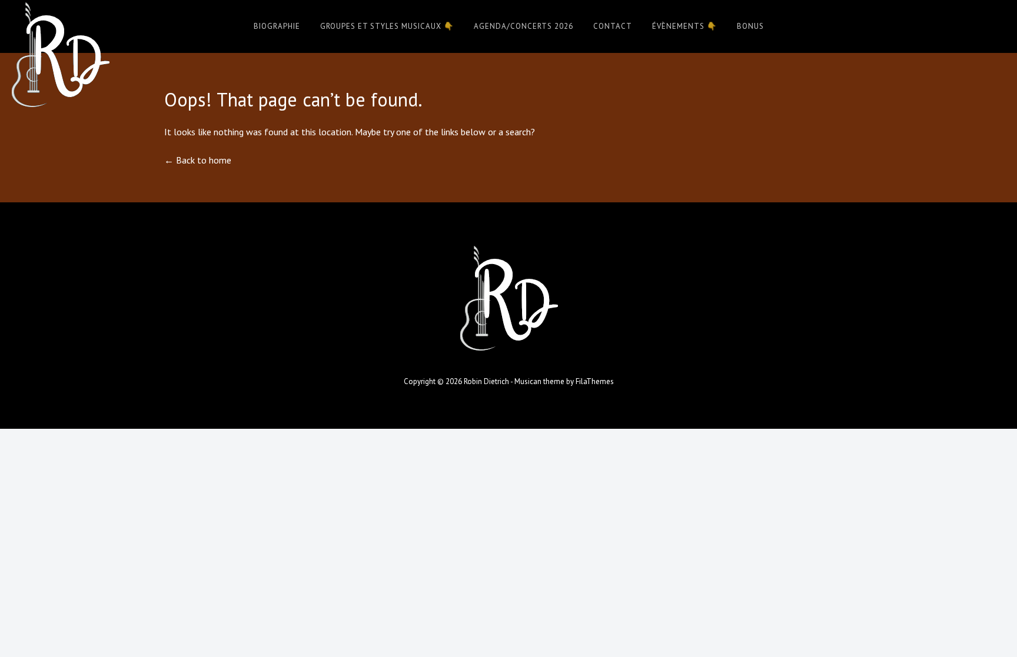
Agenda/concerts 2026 (523, 26)
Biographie (277, 26)
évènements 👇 (684, 26)
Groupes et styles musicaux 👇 (387, 26)
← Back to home (197, 160)
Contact (612, 26)
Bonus (750, 26)
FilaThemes (595, 381)
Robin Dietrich (486, 381)
